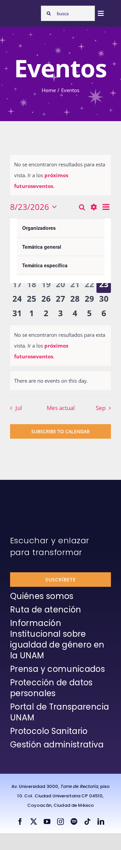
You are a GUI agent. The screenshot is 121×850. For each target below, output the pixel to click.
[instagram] (60, 821)
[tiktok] (87, 821)
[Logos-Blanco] (23, 11)
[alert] (60, 175)
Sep (101, 408)
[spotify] (74, 821)
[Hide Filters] (93, 207)
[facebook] (20, 821)
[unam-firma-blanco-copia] (29, 496)
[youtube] (47, 821)
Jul (18, 408)
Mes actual (61, 408)
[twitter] (33, 821)
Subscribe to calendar (60, 431)
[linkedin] (100, 821)
